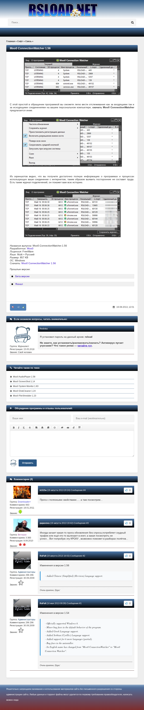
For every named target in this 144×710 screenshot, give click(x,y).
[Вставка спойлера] (80, 428)
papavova (45, 523)
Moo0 (30, 248)
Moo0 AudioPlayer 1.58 (24, 376)
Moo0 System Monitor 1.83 (25, 386)
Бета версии (22, 276)
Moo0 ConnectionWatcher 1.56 (38, 263)
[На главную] (72, 8)
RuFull (43, 556)
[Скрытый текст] (62, 428)
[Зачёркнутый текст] (30, 428)
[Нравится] (23, 307)
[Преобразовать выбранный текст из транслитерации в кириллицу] (74, 428)
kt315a (43, 490)
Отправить (27, 463)
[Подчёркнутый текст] (24, 428)
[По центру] (42, 428)
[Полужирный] (13, 428)
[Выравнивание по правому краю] (48, 428)
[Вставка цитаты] (68, 428)
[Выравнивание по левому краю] (37, 428)
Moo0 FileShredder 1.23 (24, 396)
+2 (18, 307)
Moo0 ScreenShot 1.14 (24, 381)
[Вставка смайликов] (55, 428)
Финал (19, 284)
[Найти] (132, 22)
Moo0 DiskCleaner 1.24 (24, 391)
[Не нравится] (13, 307)
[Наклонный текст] (18, 428)
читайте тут (84, 345)
